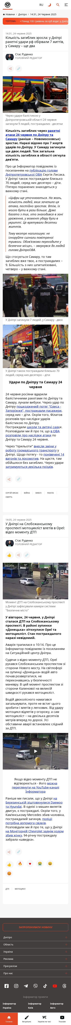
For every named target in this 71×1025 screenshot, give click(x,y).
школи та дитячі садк (43, 427)
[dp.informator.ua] (7, 5)
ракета (50, 493)
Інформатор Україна (9, 1005)
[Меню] (66, 5)
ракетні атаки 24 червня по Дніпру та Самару (33, 135)
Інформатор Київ (34, 1005)
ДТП (7, 889)
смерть (9, 497)
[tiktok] (45, 986)
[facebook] (6, 986)
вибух (39, 493)
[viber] (35, 986)
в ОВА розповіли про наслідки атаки (33, 433)
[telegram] (26, 986)
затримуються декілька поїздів (29, 467)
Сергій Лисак (12, 493)
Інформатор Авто (56, 1005)
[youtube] (55, 986)
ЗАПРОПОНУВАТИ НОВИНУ (35, 927)
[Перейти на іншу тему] (50, 5)
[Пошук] (58, 5)
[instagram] (16, 986)
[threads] (64, 986)
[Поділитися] (10, 68)
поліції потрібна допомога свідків (29, 821)
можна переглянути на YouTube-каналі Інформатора (35, 787)
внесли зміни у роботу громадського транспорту (31, 448)
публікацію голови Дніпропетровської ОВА (32, 172)
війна (27, 493)
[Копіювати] (18, 68)
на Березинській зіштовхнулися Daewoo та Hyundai (34, 802)
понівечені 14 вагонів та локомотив (35, 456)
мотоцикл (20, 889)
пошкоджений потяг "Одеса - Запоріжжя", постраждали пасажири (34, 408)
